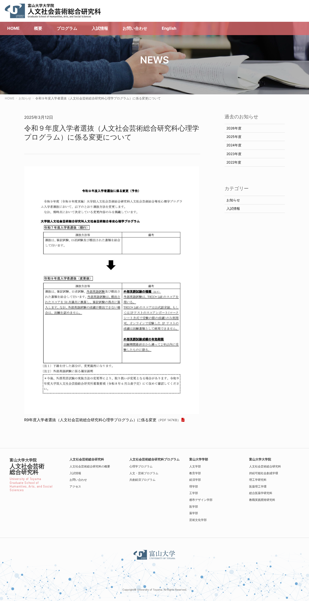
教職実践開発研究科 (262, 500)
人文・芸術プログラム (143, 473)
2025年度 (233, 137)
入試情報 (233, 208)
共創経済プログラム (142, 479)
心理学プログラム (141, 466)
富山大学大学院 (260, 459)
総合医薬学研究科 (260, 493)
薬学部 (193, 513)
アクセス (75, 486)
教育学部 (195, 473)
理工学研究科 (258, 479)
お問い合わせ (78, 479)
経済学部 (195, 479)
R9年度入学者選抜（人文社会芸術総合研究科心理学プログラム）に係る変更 (102, 419)
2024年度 (233, 145)
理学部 (193, 486)
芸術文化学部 (198, 520)
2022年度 (233, 162)
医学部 (193, 506)
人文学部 (195, 466)
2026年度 (233, 128)
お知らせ (233, 200)
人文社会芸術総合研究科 (265, 466)
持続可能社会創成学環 (263, 473)
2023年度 (233, 154)
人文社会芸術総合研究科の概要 (90, 466)
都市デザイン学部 (200, 500)
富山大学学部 (198, 459)
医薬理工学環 (258, 486)
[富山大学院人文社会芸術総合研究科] (53, 11)
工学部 (193, 493)
